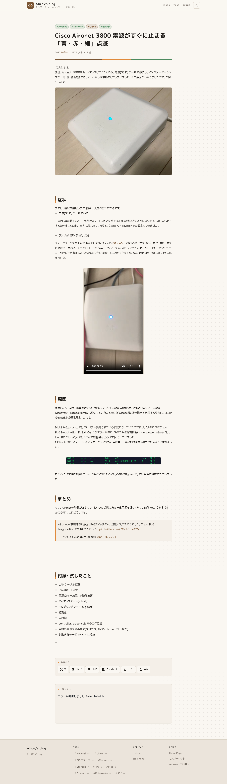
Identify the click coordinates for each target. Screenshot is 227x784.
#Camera (82, 773)
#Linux (101, 753)
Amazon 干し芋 (179, 764)
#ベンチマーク (84, 760)
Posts (166, 5)
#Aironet (62, 26)
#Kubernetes (102, 773)
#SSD (120, 773)
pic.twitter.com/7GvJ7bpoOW (119, 529)
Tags (176, 5)
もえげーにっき (177, 758)
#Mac (111, 767)
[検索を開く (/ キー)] (196, 5)
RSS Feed (138, 758)
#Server (105, 760)
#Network (77, 26)
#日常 (97, 767)
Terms (186, 5)
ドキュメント (118, 243)
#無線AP (105, 26)
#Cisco (92, 26)
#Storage (82, 767)
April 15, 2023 (106, 537)
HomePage (176, 753)
